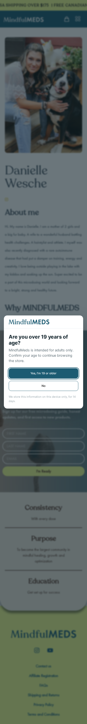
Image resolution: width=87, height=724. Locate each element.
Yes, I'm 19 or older (43, 373)
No (43, 386)
